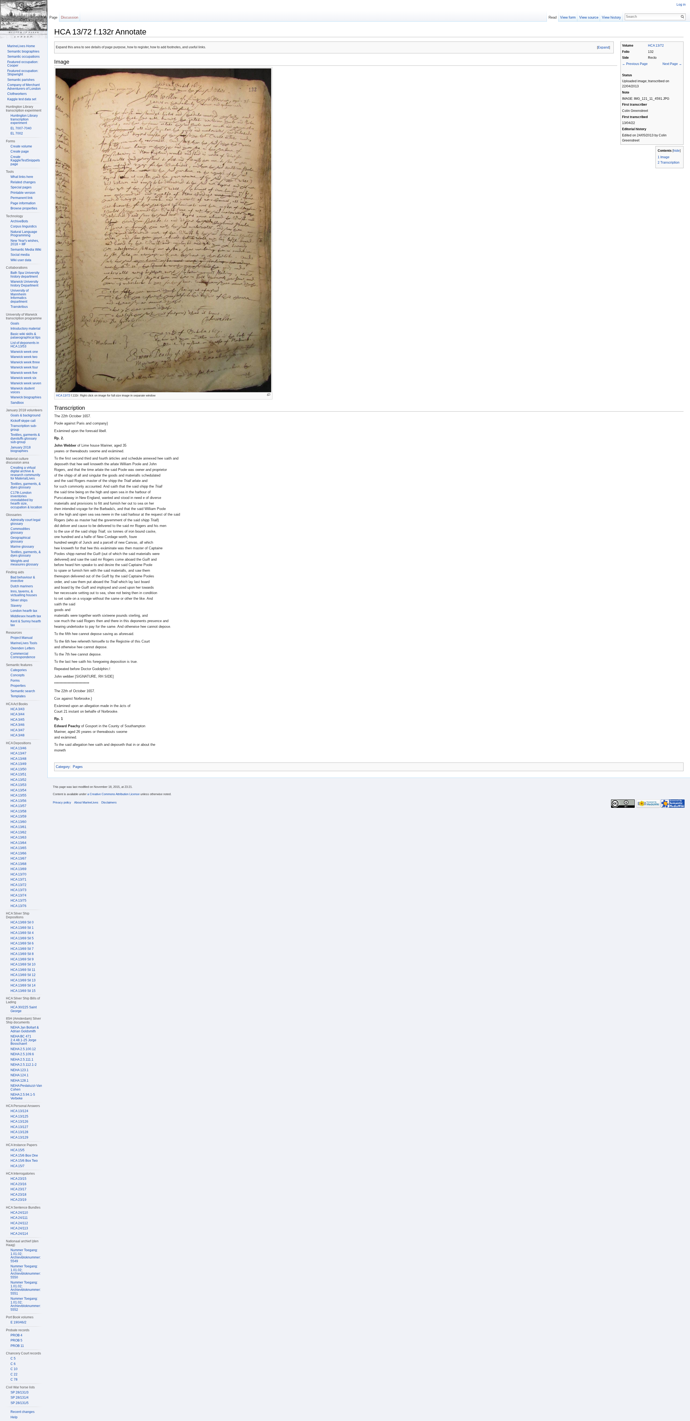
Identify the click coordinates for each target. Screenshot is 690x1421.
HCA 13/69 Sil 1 (22, 928)
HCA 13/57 (18, 806)
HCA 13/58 (18, 811)
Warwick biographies (26, 397)
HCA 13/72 (656, 45)
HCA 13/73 (18, 890)
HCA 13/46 (18, 748)
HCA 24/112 (19, 1223)
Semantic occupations (23, 56)
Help (14, 1417)
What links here (22, 177)
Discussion (69, 17)
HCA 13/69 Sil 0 (22, 922)
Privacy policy (62, 802)
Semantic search (23, 691)
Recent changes (22, 1412)
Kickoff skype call (23, 421)
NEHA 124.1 (20, 1075)
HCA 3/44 (18, 714)
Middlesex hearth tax (26, 616)
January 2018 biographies (21, 449)
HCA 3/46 (18, 725)
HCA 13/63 (18, 837)
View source (588, 17)
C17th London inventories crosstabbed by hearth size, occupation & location (26, 500)
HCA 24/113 (19, 1228)
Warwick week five (24, 373)
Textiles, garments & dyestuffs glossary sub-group (25, 438)
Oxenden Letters (23, 648)
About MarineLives (86, 802)
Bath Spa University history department (25, 274)
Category (63, 767)
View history (611, 17)
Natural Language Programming (24, 233)
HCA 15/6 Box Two (24, 1161)
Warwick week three (25, 362)
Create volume (21, 146)
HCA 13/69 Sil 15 (23, 991)
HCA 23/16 (18, 1184)
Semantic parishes (20, 80)
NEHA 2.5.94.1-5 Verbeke (23, 1096)
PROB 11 (17, 1346)
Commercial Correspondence (23, 655)
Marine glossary (22, 547)
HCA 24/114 (19, 1234)
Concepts (18, 675)
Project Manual (22, 638)
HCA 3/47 (18, 730)
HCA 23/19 (18, 1200)
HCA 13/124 (19, 1111)
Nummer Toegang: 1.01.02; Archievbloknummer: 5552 (26, 1304)
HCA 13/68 (18, 864)
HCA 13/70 (18, 874)
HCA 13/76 (18, 906)
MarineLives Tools (24, 643)
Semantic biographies (23, 51)
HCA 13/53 (18, 785)
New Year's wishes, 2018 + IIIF (25, 242)
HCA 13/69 (18, 869)
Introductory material (25, 328)
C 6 (13, 1364)
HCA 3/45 (18, 720)
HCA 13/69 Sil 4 (22, 933)
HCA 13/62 (18, 832)
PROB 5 (16, 1340)
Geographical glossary (20, 539)
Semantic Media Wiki (26, 249)
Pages (78, 767)
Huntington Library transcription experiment (24, 119)
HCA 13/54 (18, 790)
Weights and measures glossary (24, 563)
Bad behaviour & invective (23, 579)
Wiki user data (21, 260)
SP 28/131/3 (20, 1392)
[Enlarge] (269, 394)
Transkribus (19, 307)
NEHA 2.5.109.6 (22, 1054)
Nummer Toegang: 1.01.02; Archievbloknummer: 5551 (26, 1288)
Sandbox (17, 403)
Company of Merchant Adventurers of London (24, 87)
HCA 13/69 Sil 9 (22, 959)
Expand (603, 47)
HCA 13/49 (18, 764)
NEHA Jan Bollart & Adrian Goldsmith (25, 1029)
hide (676, 150)
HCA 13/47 (18, 753)
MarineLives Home (21, 46)
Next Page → (672, 63)
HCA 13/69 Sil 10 (23, 964)
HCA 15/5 (18, 1150)
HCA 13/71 (18, 879)
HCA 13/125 (19, 1116)
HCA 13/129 (19, 1137)
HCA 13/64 (18, 843)
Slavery (16, 606)
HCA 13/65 (18, 848)
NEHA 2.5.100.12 (23, 1049)
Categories (19, 670)
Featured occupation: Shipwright (22, 73)
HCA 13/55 (18, 795)
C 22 (14, 1374)
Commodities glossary (20, 530)
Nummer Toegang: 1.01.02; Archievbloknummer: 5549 (26, 1255)
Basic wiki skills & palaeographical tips (25, 336)
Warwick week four (24, 367)
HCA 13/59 (18, 816)
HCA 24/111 (19, 1218)
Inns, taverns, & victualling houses (24, 593)
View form (568, 17)
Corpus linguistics (24, 226)
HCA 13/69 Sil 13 (23, 980)
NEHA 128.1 (20, 1080)
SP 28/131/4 (20, 1397)
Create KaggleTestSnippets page (25, 160)
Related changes (23, 182)
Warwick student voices (22, 390)
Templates (18, 696)
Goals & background (25, 415)
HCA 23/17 (18, 1189)
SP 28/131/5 (20, 1403)
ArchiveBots (19, 221)
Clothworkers (17, 94)
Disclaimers (109, 802)
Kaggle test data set (21, 99)
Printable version (23, 193)
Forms (15, 680)
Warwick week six (23, 378)
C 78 (14, 1379)
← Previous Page (635, 63)
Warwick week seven (26, 383)
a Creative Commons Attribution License (113, 794)
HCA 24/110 (19, 1213)
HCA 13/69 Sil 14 (23, 985)
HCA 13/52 (18, 780)
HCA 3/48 (18, 735)
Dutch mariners (22, 586)
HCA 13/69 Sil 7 (22, 949)
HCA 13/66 (18, 853)
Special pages (21, 187)
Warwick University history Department (24, 283)
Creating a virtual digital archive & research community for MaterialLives (25, 473)
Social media (20, 255)
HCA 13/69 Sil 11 (23, 970)
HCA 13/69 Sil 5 (22, 938)
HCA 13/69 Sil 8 (22, 954)
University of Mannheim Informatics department (20, 296)
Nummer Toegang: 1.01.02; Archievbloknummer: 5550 (26, 1271)
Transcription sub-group (24, 428)
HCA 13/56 (18, 801)
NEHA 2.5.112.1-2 (24, 1065)
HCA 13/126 (19, 1121)
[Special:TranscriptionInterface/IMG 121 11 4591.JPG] (163, 230)
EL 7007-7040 (21, 128)
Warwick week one (24, 352)
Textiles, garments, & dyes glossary (26, 485)
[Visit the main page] (23, 19)
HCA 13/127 (19, 1127)
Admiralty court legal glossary (25, 522)
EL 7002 (17, 133)
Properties (18, 686)
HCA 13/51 (18, 774)
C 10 (14, 1369)
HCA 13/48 (18, 759)
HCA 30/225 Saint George (24, 1009)
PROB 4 (16, 1335)
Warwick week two (24, 357)
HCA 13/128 (19, 1132)
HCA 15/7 (18, 1166)
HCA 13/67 (18, 858)
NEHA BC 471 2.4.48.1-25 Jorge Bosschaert (23, 1040)
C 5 (13, 1358)
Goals (15, 323)
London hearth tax (24, 611)
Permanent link (22, 198)
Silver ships (19, 600)
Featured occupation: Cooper (22, 64)
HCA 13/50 (18, 769)
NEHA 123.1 (20, 1070)
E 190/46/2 (18, 1322)
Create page (20, 151)
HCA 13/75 (18, 900)
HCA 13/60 (18, 822)
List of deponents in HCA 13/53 (25, 345)
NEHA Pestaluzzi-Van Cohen (26, 1087)
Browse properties (24, 208)
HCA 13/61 (18, 827)
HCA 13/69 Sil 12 (23, 975)
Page (53, 17)
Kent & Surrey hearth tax (26, 623)
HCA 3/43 (18, 709)
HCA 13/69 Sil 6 (22, 943)
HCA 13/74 (18, 895)
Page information (23, 203)
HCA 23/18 (18, 1194)
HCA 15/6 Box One (24, 1155)
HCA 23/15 (18, 1179)
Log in (681, 4)
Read (552, 17)
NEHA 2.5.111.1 (22, 1059)
